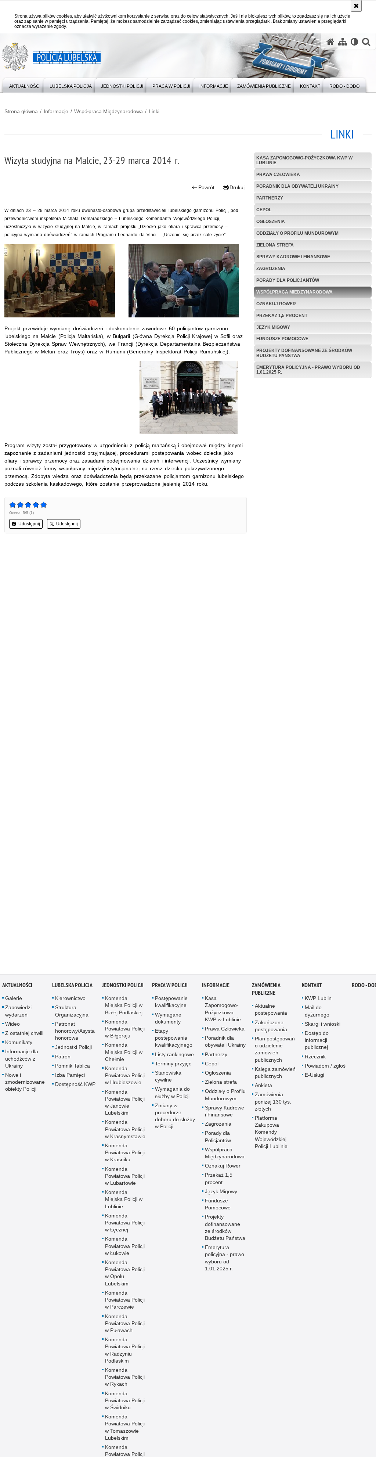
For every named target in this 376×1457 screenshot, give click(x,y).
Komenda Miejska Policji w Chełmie (123, 1056)
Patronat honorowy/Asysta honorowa (75, 1034)
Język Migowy (273, 327)
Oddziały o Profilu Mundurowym (297, 233)
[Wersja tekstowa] (354, 41)
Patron (62, 1060)
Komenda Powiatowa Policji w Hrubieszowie (125, 1079)
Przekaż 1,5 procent (281, 315)
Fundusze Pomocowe (282, 338)
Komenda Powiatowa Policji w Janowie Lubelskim (125, 1106)
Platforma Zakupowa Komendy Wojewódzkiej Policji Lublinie (271, 1136)
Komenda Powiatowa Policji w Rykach (125, 1381)
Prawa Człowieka (278, 174)
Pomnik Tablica (72, 1069)
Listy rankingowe (174, 1058)
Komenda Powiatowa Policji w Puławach (125, 1327)
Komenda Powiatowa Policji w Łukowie (125, 1250)
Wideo (12, 1027)
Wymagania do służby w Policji (172, 1096)
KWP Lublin (318, 1002)
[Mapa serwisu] (342, 41)
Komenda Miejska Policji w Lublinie (123, 1203)
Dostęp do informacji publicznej (317, 1044)
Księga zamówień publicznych (275, 1076)
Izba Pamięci (70, 1079)
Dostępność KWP (75, 1088)
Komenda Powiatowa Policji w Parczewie (125, 1303)
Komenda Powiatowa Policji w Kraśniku (125, 1156)
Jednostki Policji (73, 1051)
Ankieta (263, 1089)
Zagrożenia (270, 268)
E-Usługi (314, 1079)
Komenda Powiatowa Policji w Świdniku (125, 1404)
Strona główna (21, 111)
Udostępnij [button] (29, 523)
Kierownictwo (70, 1002)
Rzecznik (315, 1060)
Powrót (206, 187)
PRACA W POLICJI (170, 989)
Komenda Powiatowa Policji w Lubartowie (125, 1180)
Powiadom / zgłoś (325, 1069)
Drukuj (237, 187)
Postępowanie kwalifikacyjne (171, 1005)
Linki (154, 111)
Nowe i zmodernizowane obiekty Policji (25, 1086)
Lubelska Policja (72, 989)
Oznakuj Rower (276, 303)
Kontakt (312, 989)
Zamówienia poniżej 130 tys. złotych (273, 1105)
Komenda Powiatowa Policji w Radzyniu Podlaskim (125, 1354)
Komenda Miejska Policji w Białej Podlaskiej (123, 1009)
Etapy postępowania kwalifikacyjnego (173, 1041)
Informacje (56, 111)
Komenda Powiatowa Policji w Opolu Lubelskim (125, 1277)
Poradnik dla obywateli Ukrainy (297, 186)
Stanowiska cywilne (168, 1079)
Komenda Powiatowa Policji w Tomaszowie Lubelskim (125, 1431)
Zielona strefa (275, 245)
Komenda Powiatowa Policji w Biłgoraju (125, 1032)
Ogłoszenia (270, 221)
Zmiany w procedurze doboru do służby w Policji (175, 1119)
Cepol (263, 209)
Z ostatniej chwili (24, 1037)
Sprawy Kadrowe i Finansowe (293, 256)
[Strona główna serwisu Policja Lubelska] (330, 41)
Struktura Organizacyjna (71, 1014)
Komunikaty (18, 1046)
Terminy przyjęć (173, 1067)
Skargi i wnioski (322, 1027)
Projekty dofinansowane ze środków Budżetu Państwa (304, 353)
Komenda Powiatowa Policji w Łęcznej (125, 1226)
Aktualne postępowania (271, 1013)
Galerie (13, 1002)
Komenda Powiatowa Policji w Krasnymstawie (125, 1133)
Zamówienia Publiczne (266, 993)
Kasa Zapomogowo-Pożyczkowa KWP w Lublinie (304, 160)
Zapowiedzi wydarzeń (18, 1014)
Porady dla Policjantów (287, 280)
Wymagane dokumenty (168, 1021)
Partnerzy (269, 198)
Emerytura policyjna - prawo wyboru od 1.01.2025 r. (308, 370)
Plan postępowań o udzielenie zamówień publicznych (275, 1052)
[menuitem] (25, 85)
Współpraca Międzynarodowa (108, 111)
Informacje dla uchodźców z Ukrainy (21, 1062)
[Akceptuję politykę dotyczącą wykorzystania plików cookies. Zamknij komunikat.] (356, 6)
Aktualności (17, 989)
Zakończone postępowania (271, 1029)
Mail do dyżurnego (317, 1014)
